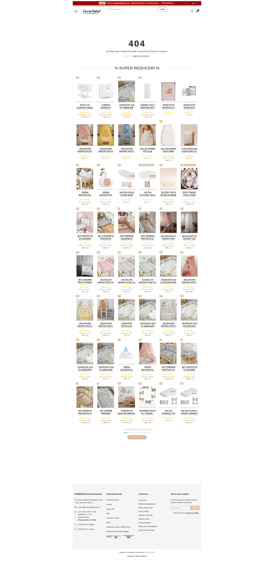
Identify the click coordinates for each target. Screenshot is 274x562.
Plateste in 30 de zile (146, 515)
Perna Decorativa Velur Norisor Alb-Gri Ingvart (84, 196)
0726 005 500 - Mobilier (86, 524)
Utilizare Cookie (144, 519)
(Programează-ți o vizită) (87, 520)
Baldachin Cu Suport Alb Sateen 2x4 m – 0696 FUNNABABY (188, 240)
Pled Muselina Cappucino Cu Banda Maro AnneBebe (189, 153)
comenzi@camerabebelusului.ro (89, 507)
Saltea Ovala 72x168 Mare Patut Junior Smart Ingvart (126, 196)
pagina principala (141, 56)
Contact (109, 504)
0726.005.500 (150, 552)
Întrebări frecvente (112, 500)
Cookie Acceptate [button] (144, 523)
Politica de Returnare (146, 508)
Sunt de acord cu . (186, 513)
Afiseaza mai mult (137, 437)
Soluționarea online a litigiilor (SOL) (118, 527)
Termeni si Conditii (112, 518)
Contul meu (142, 500)
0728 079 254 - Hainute (86, 529)
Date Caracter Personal (147, 530)
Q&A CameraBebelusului (147, 504)
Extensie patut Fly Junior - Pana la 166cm (148, 413)
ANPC (108, 522)
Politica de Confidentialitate (148, 526)
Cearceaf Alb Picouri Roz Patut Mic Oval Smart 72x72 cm (189, 327)
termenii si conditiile (192, 513)
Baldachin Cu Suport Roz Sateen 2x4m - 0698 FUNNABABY (168, 240)
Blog (107, 513)
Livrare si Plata (144, 511)
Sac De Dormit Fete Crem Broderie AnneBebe (168, 153)
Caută (162, 9)
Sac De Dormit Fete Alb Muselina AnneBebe (147, 153)
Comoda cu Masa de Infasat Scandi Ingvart (126, 413)
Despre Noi (110, 509)
